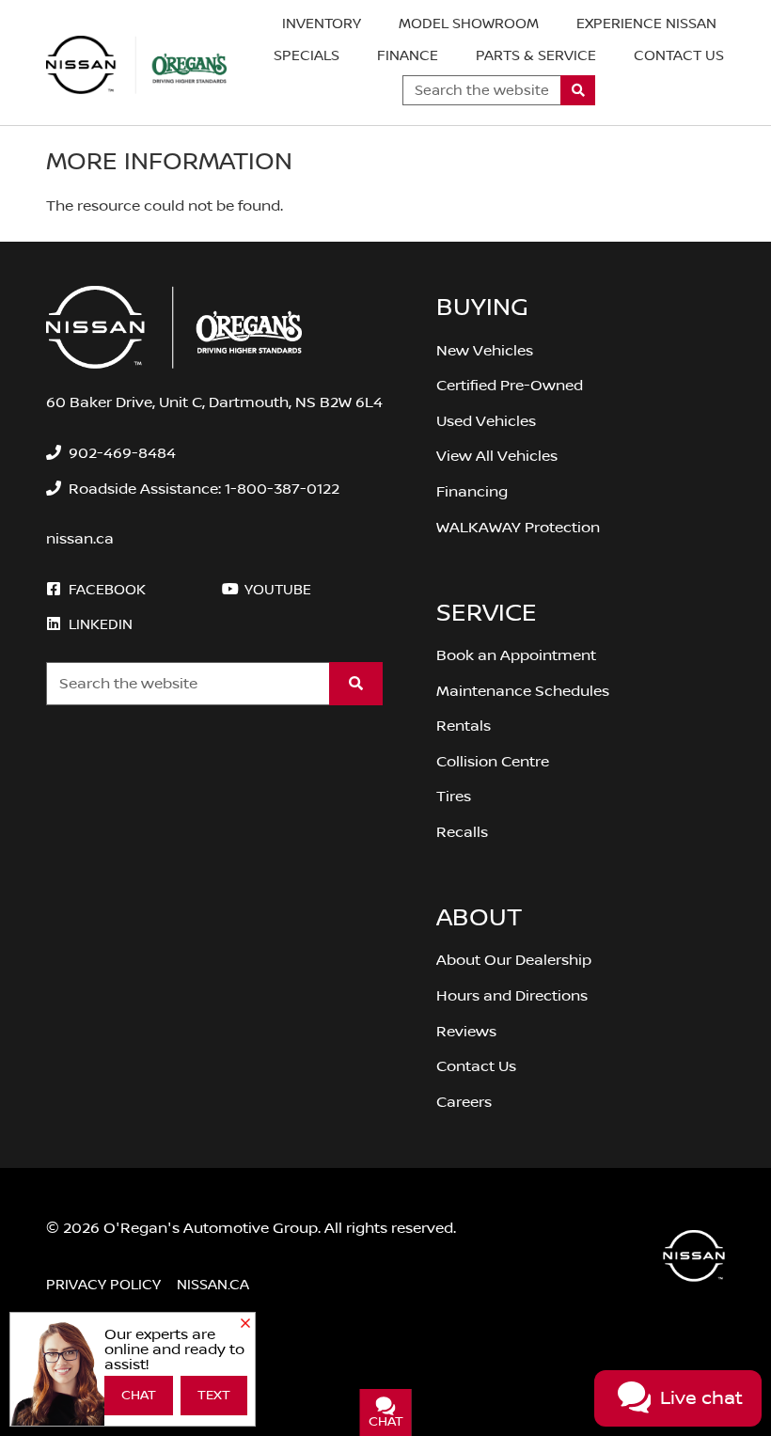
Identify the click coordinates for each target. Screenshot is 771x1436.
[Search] (577, 90)
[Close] (245, 1324)
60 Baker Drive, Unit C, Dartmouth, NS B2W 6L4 (214, 402)
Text (213, 1395)
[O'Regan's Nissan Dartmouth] (136, 65)
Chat (138, 1395)
